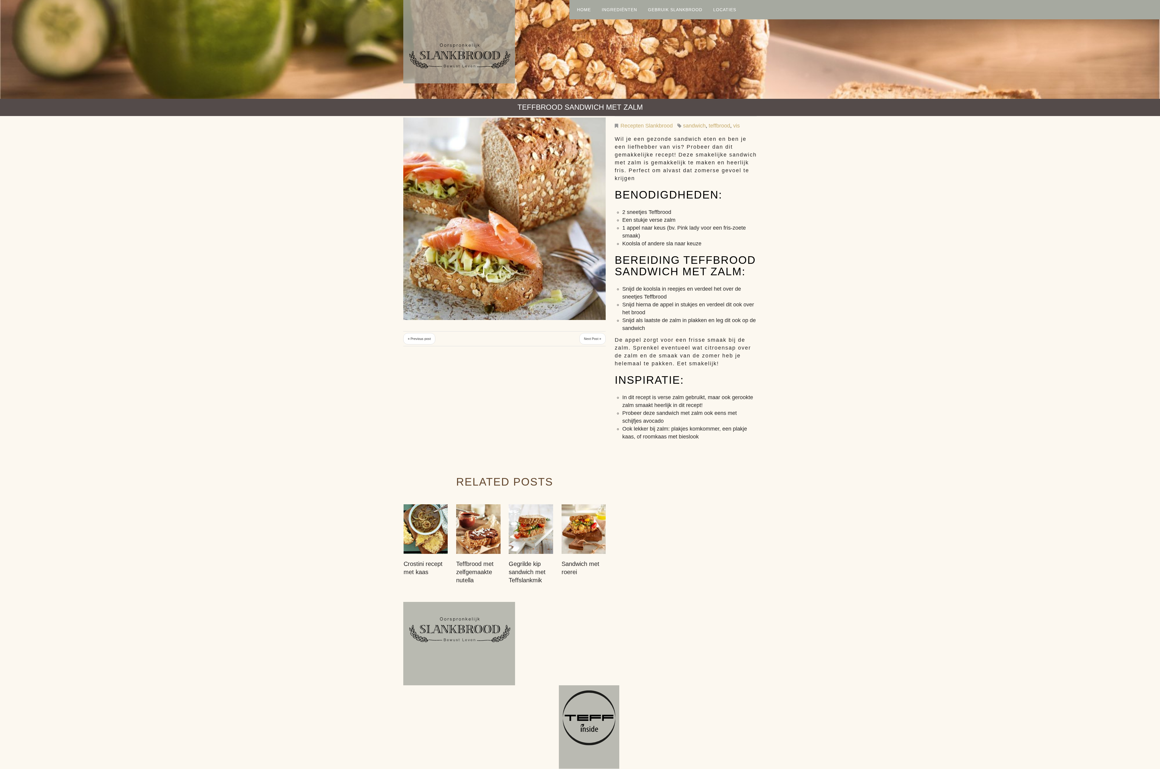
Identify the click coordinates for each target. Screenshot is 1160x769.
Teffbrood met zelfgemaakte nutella (475, 572)
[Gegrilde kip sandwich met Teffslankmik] (531, 529)
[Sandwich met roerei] (584, 529)
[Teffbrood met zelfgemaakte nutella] (478, 529)
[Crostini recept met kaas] (426, 529)
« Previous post (419, 339)
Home (584, 9)
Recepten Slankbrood (646, 126)
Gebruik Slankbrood (675, 9)
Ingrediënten (619, 9)
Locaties (724, 9)
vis (736, 126)
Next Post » (592, 339)
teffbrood (719, 126)
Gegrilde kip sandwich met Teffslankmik (527, 572)
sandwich (694, 126)
